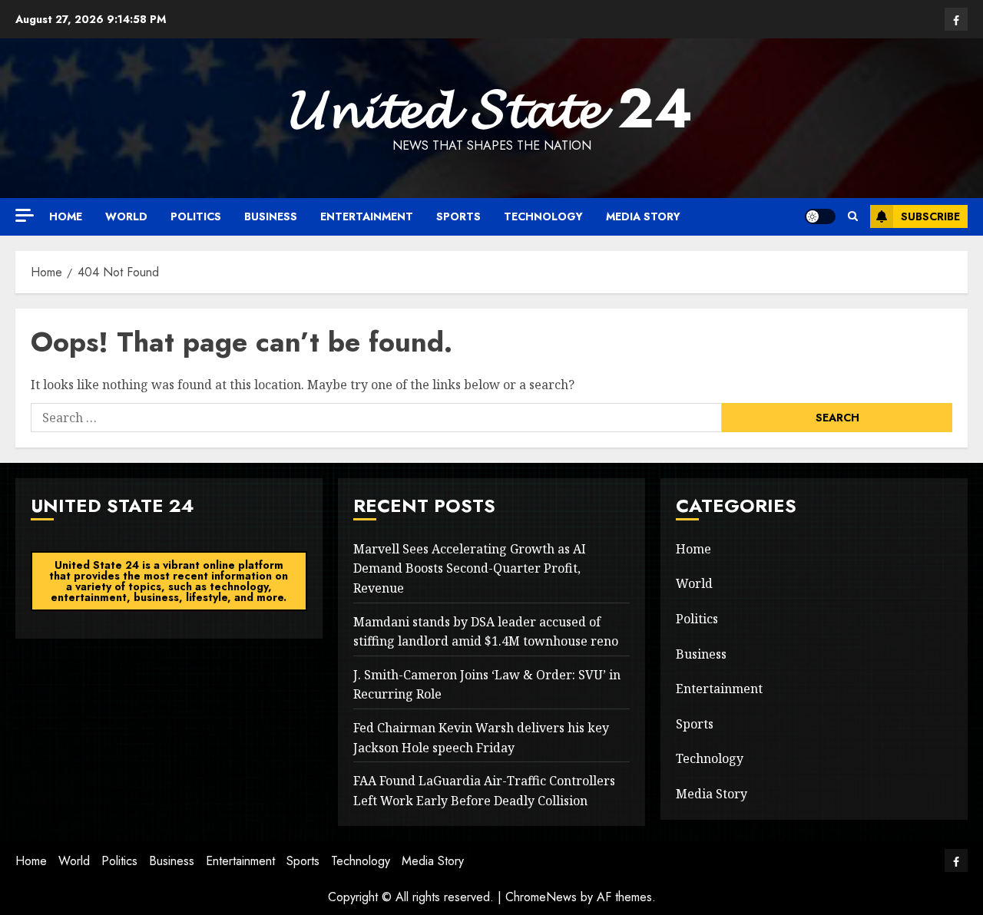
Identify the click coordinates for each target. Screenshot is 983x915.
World (126, 216)
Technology (543, 216)
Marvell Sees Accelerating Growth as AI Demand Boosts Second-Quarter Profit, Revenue (469, 568)
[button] (852, 216)
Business (270, 216)
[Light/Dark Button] (820, 216)
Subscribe (930, 216)
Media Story (643, 216)
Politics (195, 216)
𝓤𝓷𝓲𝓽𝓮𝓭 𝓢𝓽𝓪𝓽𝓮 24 (491, 108)
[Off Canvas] (24, 215)
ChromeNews (541, 897)
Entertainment (366, 216)
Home (65, 216)
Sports (458, 216)
